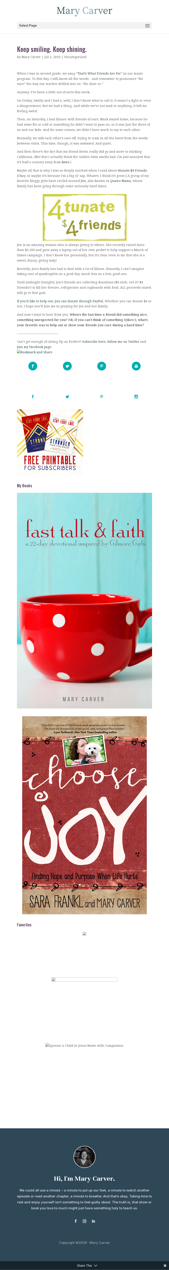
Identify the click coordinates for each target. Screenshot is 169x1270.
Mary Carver (31, 57)
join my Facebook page (34, 347)
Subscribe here (94, 341)
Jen (83, 181)
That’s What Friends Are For (99, 73)
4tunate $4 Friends (132, 170)
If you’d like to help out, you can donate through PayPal (60, 301)
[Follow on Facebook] (75, 1221)
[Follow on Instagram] (84, 1221)
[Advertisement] (84, 1086)
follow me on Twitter (123, 341)
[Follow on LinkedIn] (93, 1221)
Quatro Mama (120, 181)
